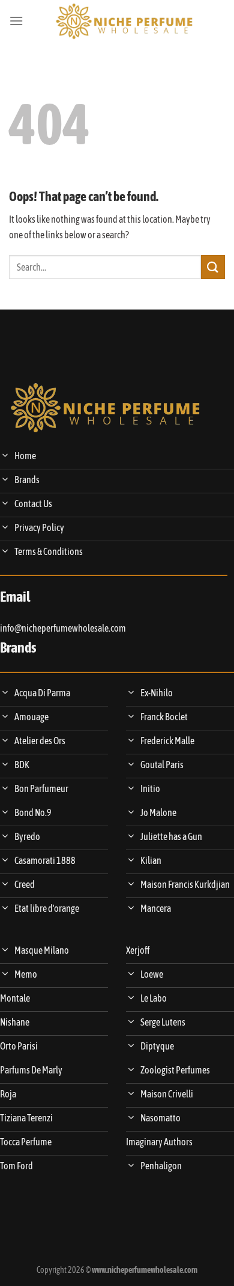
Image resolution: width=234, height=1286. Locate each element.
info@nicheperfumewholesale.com (63, 628)
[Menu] (16, 20)
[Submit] (213, 266)
